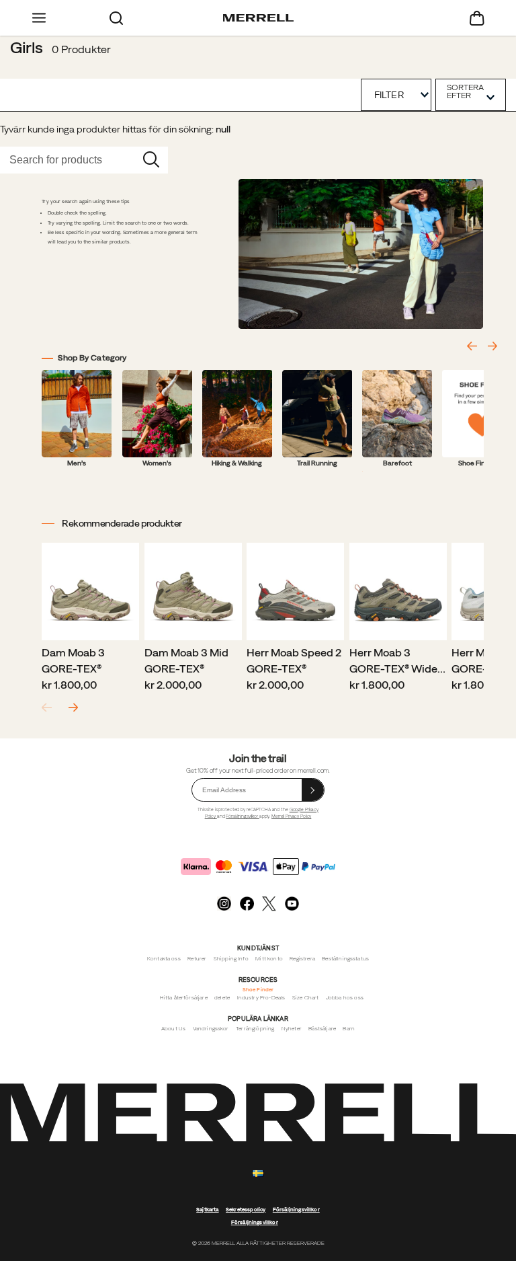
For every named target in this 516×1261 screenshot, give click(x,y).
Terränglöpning (255, 1029)
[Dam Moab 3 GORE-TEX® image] (90, 591)
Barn (349, 1029)
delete (222, 998)
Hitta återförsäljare (184, 998)
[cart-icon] (477, 18)
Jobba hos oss (344, 998)
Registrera (302, 959)
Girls (26, 47)
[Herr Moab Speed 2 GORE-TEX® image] (295, 591)
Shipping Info (231, 959)
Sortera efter (465, 91)
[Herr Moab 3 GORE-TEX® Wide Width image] (398, 591)
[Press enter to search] (151, 160)
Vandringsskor (211, 1029)
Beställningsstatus (345, 959)
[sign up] (313, 790)
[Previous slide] (471, 346)
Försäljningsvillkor (242, 816)
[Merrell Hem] (258, 18)
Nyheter (292, 1029)
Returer (196, 959)
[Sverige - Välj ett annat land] (258, 1173)
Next (73, 707)
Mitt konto (269, 959)
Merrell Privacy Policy (291, 816)
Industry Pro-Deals (261, 998)
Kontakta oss (164, 959)
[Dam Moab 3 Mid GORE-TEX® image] (193, 591)
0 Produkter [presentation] (81, 49)
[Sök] (116, 18)
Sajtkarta (207, 1210)
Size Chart (305, 998)
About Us (173, 1029)
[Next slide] (492, 346)
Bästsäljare (322, 1029)
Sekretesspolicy (245, 1210)
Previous (46, 707)
